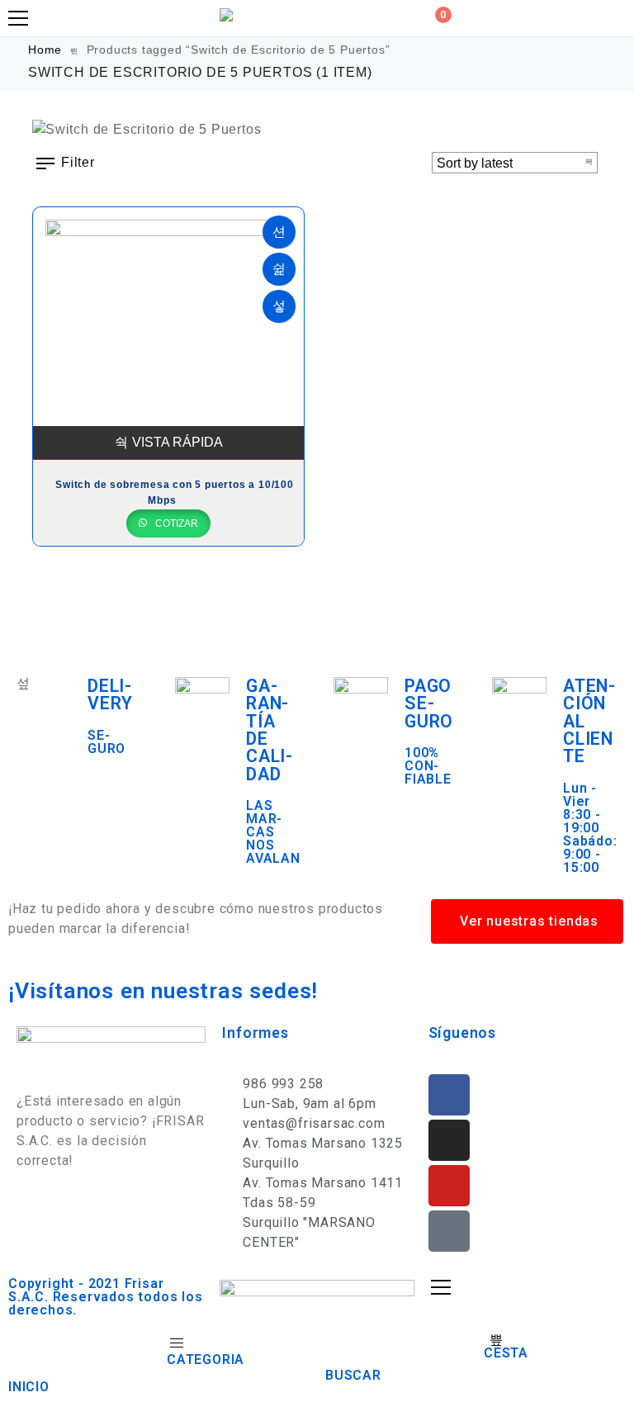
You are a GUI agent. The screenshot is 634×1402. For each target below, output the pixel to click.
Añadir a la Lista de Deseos (279, 269)
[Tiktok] (449, 1231)
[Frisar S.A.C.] (230, 14)
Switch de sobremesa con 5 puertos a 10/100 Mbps (174, 492)
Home (45, 49)
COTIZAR (175, 523)
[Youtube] (449, 1185)
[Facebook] (449, 1094)
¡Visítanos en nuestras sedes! (163, 991)
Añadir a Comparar (279, 306)
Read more (279, 232)
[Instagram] (449, 1140)
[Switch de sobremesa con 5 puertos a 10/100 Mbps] (168, 333)
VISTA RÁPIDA (177, 442)
